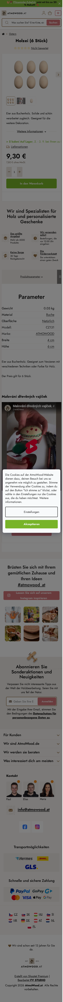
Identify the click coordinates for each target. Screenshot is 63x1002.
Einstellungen (31, 512)
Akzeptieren (32, 524)
